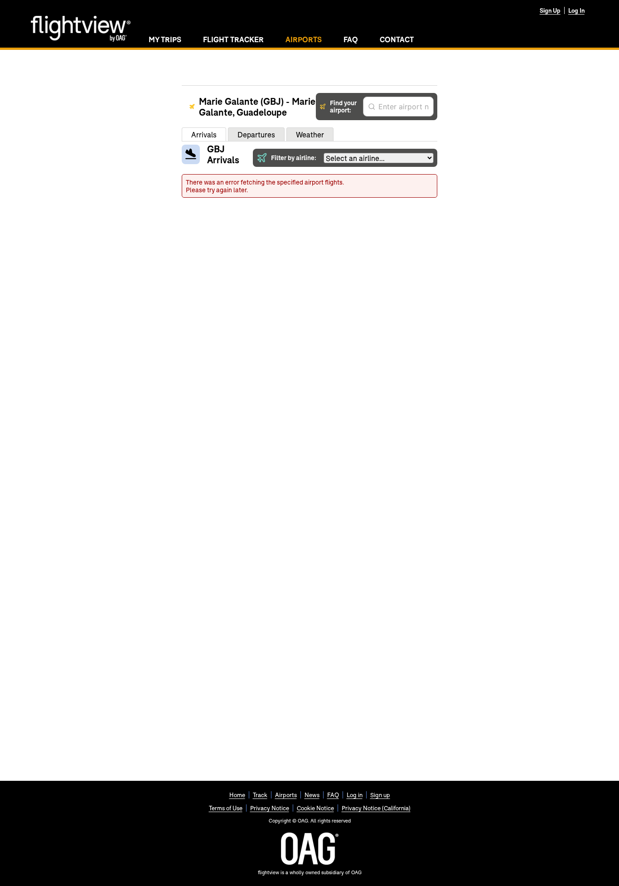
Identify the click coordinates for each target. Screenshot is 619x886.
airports (303, 39)
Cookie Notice (315, 808)
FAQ (350, 39)
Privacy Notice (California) (376, 808)
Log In (576, 10)
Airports (286, 794)
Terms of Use (225, 808)
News (312, 794)
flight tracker (233, 39)
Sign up (380, 794)
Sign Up (550, 10)
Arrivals (204, 134)
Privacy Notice (269, 808)
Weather (310, 134)
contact (397, 39)
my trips (165, 39)
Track (260, 794)
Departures (256, 134)
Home (237, 794)
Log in (355, 794)
